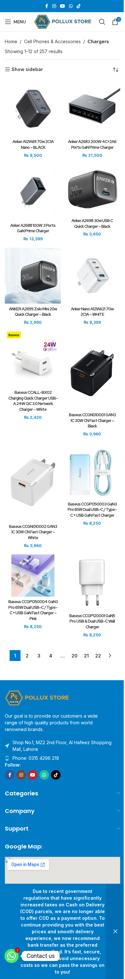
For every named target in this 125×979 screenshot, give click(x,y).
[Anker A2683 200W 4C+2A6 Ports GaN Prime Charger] (92, 109)
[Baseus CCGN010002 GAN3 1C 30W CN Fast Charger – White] (33, 482)
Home (11, 41)
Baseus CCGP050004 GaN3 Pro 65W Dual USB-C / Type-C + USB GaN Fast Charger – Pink (33, 610)
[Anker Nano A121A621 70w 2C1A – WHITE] (92, 276)
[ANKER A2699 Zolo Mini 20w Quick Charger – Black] (33, 276)
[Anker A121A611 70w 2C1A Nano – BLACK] (33, 109)
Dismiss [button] (115, 931)
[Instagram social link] (54, 6)
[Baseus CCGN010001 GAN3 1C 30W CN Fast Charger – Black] (92, 370)
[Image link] (37, 697)
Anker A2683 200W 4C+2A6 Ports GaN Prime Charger (92, 144)
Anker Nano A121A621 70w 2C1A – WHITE (92, 311)
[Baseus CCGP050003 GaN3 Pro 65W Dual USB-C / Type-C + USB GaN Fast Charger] (92, 471)
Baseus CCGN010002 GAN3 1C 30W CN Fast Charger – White (33, 532)
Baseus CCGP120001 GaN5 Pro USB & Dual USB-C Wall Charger (92, 621)
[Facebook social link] (46, 6)
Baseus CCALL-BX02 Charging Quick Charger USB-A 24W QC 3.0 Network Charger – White (33, 401)
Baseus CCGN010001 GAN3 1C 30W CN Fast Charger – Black (92, 420)
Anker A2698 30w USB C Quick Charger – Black (92, 223)
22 (98, 655)
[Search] (102, 21)
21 (86, 655)
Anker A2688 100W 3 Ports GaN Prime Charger (32, 228)
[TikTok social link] (78, 6)
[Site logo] (62, 21)
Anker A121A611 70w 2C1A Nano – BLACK (33, 144)
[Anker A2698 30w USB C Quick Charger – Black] (92, 189)
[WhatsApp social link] (71, 6)
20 (74, 655)
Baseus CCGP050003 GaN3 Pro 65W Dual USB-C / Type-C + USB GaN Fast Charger (92, 509)
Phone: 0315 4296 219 (36, 758)
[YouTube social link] (62, 6)
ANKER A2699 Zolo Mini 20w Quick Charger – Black (33, 311)
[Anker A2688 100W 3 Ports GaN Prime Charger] (33, 192)
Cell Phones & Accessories (52, 41)
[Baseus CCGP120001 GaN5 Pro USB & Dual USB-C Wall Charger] (92, 582)
